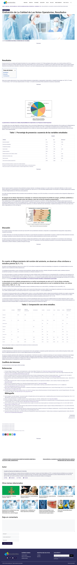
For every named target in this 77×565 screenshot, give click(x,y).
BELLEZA (51, 2)
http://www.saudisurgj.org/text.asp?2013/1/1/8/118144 (15, 386)
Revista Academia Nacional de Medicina (26, 6)
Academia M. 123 (38, 6)
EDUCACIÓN (42, 2)
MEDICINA (25, 2)
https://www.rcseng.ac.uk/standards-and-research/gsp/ (53, 371)
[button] (70, 2)
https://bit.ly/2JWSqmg (56, 376)
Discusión (5, 74)
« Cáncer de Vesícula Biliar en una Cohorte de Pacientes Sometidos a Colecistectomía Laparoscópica (19, 460)
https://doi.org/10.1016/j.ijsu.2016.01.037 (31, 401)
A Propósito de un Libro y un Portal (65, 496)
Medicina (7, 6)
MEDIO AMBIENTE (58, 2)
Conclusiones (6, 75)
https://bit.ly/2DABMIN (43, 383)
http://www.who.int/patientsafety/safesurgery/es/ (14, 412)
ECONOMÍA (36, 2)
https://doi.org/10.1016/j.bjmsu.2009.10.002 (13, 388)
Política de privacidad (71, 563)
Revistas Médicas (13, 6)
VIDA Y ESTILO (66, 2)
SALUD (47, 2)
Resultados (5, 72)
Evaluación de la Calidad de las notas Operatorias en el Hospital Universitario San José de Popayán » (59, 460)
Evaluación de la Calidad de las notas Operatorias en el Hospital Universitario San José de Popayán (10, 511)
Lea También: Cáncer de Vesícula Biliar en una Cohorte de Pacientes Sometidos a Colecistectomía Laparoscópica (34, 278)
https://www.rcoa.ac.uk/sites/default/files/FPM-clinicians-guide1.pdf (17, 373)
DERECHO (31, 2)
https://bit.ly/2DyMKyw (53, 398)
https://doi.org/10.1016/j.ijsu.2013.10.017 (12, 404)
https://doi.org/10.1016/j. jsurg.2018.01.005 (24, 391)
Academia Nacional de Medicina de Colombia (17, 40)
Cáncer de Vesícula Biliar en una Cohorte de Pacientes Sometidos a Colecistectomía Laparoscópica (47, 511)
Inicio (3, 6)
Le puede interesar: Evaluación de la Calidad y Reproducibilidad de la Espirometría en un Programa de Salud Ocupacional (26, 122)
